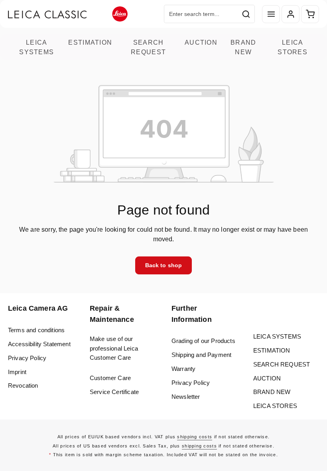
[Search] (246, 14)
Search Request (148, 47)
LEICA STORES (292, 47)
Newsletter (185, 396)
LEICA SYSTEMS (36, 47)
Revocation (23, 385)
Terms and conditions (36, 330)
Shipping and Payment (201, 354)
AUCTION (201, 42)
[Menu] (271, 14)
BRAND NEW (243, 47)
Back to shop (163, 265)
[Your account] (290, 14)
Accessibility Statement (39, 344)
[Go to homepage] (68, 14)
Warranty (183, 368)
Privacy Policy (27, 358)
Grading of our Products (203, 340)
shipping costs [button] (194, 436)
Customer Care (110, 377)
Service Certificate (114, 391)
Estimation (90, 42)
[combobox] (201, 14)
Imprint (17, 372)
